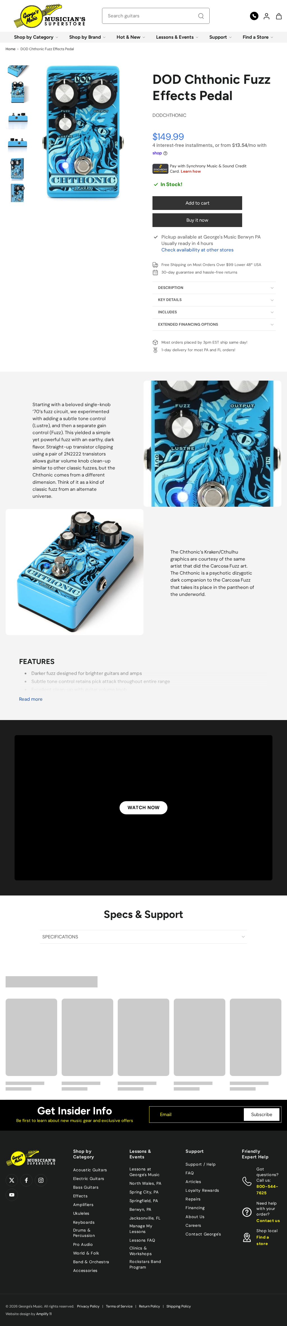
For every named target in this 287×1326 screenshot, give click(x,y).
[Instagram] (41, 1180)
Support (218, 37)
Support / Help (201, 1164)
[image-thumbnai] (17, 67)
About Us (195, 1216)
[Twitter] (12, 1180)
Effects (80, 1195)
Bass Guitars (86, 1187)
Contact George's (203, 1234)
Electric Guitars (88, 1178)
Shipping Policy (178, 1306)
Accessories (85, 1270)
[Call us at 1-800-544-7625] (254, 16)
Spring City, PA (144, 1192)
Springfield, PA (143, 1200)
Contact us (268, 1220)
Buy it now (197, 220)
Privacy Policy (88, 1306)
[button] (266, 16)
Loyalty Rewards (202, 1190)
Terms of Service (119, 1306)
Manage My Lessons (140, 1228)
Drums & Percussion (84, 1232)
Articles (193, 1181)
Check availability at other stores (197, 250)
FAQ (190, 1172)
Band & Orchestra (91, 1261)
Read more (31, 699)
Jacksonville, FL (145, 1218)
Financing (195, 1207)
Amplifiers (83, 1204)
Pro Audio (83, 1244)
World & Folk (86, 1252)
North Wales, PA (145, 1183)
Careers (193, 1225)
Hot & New (128, 37)
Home (10, 49)
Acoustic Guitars (90, 1169)
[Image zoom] (83, 133)
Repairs (193, 1199)
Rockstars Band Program (145, 1264)
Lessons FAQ (142, 1240)
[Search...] (201, 16)
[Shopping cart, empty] (278, 16)
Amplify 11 (44, 1314)
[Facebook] (26, 1180)
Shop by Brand (85, 37)
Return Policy (149, 1306)
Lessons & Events (175, 37)
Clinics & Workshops (140, 1251)
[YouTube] (12, 1195)
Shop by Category (34, 37)
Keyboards (84, 1222)
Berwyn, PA (140, 1209)
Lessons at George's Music (144, 1172)
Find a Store (256, 37)
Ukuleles (81, 1213)
